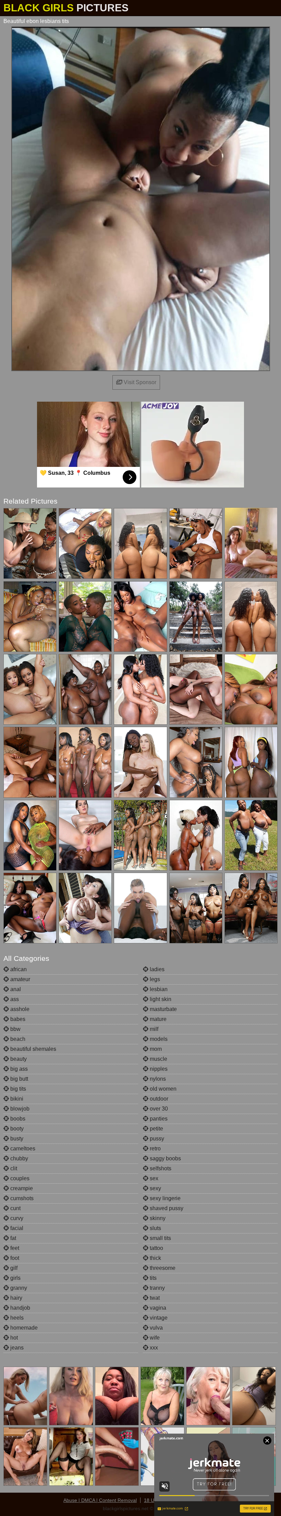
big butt (18, 1079)
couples (19, 1178)
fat (12, 1238)
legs (154, 979)
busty (16, 1138)
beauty (18, 1059)
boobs (17, 1119)
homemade (23, 1328)
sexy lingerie (164, 1198)
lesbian (158, 989)
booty (16, 1129)
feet (14, 1248)
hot (13, 1338)
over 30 (158, 1109)
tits (152, 1278)
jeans (16, 1348)
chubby (18, 1158)
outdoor (158, 1099)
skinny (157, 1218)
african (18, 969)
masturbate (162, 1009)
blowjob (19, 1109)
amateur (19, 979)
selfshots (159, 1168)
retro (154, 1148)
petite (155, 1129)
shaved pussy (165, 1208)
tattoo (155, 1248)
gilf (13, 1268)
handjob (19, 1308)
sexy (154, 1188)
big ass (18, 1069)
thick (154, 1258)
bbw (15, 1029)
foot (14, 1258)
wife (154, 1338)
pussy (156, 1138)
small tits (159, 1238)
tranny (156, 1288)
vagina (157, 1308)
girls (15, 1278)
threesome (161, 1268)
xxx (153, 1348)
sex (153, 1178)
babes (17, 1019)
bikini (16, 1099)
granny (18, 1288)
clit (13, 1168)
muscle (157, 1059)
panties (158, 1119)
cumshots (21, 1198)
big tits (17, 1089)
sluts (154, 1228)
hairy (15, 1298)
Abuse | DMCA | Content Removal (100, 1500)
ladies (156, 969)
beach (17, 1039)
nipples (158, 1069)
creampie (21, 1188)
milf (153, 1029)
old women (162, 1089)
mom (155, 1049)
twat (154, 1298)
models (158, 1039)
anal (15, 989)
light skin (159, 999)
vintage (158, 1318)
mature (157, 1019)
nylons (157, 1079)
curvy (16, 1218)
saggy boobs (164, 1158)
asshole (19, 1009)
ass (14, 999)
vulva (155, 1328)
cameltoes (22, 1148)
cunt (15, 1208)
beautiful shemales (32, 1049)
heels (16, 1318)
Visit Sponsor (139, 382)
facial (16, 1228)
